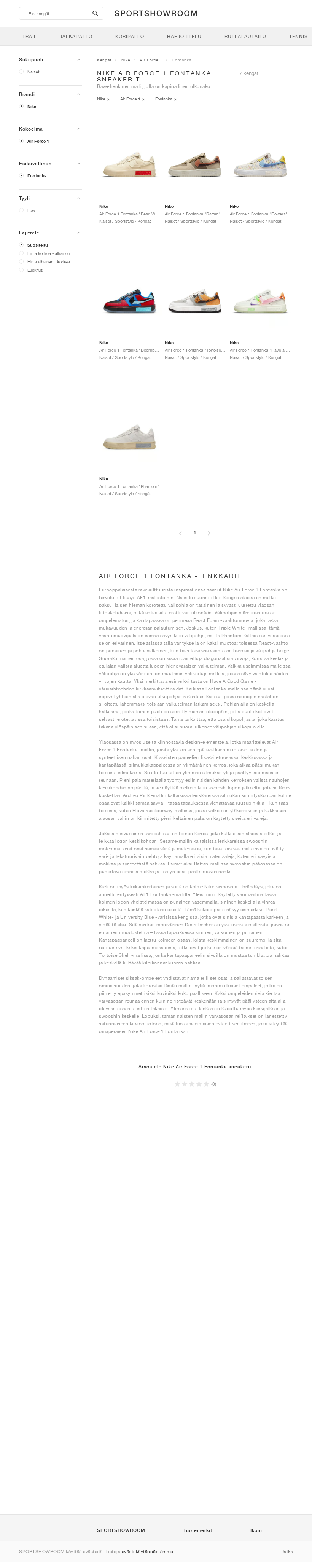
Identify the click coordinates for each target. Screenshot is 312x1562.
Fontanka (36, 176)
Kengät (104, 59)
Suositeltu (37, 245)
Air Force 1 (38, 141)
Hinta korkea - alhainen (48, 253)
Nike (31, 106)
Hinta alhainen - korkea (48, 261)
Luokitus (35, 270)
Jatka (287, 1551)
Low (31, 210)
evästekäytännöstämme (147, 1551)
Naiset (33, 71)
